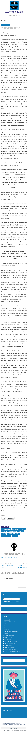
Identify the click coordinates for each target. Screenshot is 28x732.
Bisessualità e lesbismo (10, 622)
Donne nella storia (9, 628)
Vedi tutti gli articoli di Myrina (9, 557)
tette (15, 535)
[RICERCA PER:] (14, 660)
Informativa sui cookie (8, 725)
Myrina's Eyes (14, 12)
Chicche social (8, 624)
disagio (5, 531)
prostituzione (8, 637)
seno (4, 533)
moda (21, 531)
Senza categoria (8, 645)
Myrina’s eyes (7, 710)
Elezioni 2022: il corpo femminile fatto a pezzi (21, 565)
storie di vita (7, 535)
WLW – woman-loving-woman (12, 651)
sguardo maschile (14, 533)
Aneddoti (5, 526)
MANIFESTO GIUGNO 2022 (7, 565)
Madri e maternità (9, 635)
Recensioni (7, 639)
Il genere (6, 629)
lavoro (6, 633)
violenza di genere (9, 647)
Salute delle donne (9, 643)
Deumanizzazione (9, 626)
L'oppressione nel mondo (11, 631)
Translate (16, 601)
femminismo (13, 531)
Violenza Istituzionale (10, 649)
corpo (24, 529)
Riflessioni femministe (10, 641)
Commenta (21, 589)
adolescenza (7, 529)
